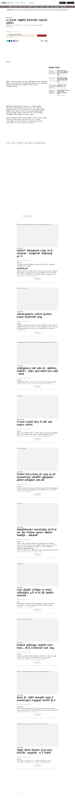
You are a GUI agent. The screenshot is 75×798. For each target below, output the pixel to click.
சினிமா (24, 6)
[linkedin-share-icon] (14, 41)
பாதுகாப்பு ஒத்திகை (28, 142)
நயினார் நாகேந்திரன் (31, 489)
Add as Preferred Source (42, 35)
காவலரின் (32, 603)
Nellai (8, 142)
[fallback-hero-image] (53, 72)
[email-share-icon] (16, 41)
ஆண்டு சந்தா (63, 6)
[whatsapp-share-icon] (7, 41)
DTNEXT (17, 2)
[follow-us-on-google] (46, 41)
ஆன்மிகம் (42, 6)
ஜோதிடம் (36, 6)
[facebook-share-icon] (12, 41)
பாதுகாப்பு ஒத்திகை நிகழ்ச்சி (39, 142)
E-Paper (12, 2)
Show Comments (27, 216)
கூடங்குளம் (13, 142)
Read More (37, 278)
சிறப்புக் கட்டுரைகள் (55, 6)
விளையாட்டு (30, 6)
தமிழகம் (10, 6)
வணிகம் (47, 6)
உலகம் (20, 6)
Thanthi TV (22, 2)
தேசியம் (15, 6)
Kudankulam (20, 142)
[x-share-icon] (9, 41)
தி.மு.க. (33, 760)
